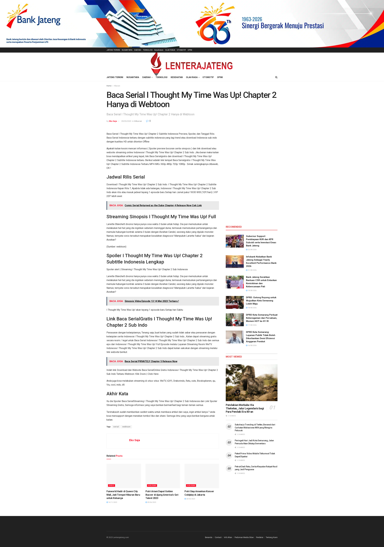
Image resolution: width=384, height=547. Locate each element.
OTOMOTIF (181, 50)
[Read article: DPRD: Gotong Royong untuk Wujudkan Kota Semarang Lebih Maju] (235, 302)
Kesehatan (158, 50)
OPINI (190, 50)
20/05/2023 (190, 499)
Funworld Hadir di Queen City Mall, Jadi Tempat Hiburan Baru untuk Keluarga (123, 495)
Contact (218, 537)
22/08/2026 (251, 250)
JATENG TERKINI (113, 50)
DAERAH (137, 50)
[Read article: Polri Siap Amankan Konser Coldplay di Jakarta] (201, 476)
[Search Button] (276, 77)
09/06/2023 (151, 502)
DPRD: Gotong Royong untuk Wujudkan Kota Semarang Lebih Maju (261, 300)
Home (108, 86)
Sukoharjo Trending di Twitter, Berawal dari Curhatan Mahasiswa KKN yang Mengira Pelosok (255, 427)
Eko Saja (113, 121)
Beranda (208, 537)
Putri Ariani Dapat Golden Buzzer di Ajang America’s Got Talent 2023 (162, 495)
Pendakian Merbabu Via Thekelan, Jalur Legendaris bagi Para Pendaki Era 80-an (245, 408)
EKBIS (111, 485)
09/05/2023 (126, 121)
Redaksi (259, 537)
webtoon (126, 427)
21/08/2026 (251, 270)
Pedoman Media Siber (244, 537)
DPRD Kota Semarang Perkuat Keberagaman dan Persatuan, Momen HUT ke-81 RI (262, 317)
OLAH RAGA (170, 50)
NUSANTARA (127, 50)
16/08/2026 (251, 345)
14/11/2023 (112, 502)
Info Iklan (228, 537)
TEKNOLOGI (148, 50)
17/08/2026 (251, 325)
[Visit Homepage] (192, 63)
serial (116, 427)
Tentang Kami (272, 537)
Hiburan (117, 86)
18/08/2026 (251, 290)
